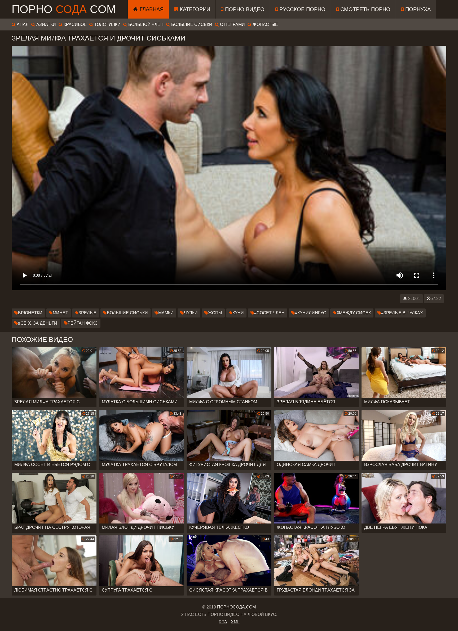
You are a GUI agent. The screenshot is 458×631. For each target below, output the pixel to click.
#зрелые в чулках (402, 313)
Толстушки (107, 24)
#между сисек (354, 313)
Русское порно (301, 9)
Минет (60, 313)
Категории (194, 9)
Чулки (191, 313)
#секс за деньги (37, 323)
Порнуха (417, 9)
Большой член (145, 24)
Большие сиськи (191, 24)
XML (235, 622)
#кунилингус (310, 313)
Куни (238, 313)
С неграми (232, 24)
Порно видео (244, 9)
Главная (151, 9)
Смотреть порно (364, 9)
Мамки (166, 313)
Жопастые (265, 24)
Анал (22, 24)
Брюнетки (30, 313)
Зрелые (87, 313)
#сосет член (269, 313)
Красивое (75, 24)
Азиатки (45, 24)
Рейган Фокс (83, 323)
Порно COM (64, 9)
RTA (223, 622)
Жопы (215, 313)
